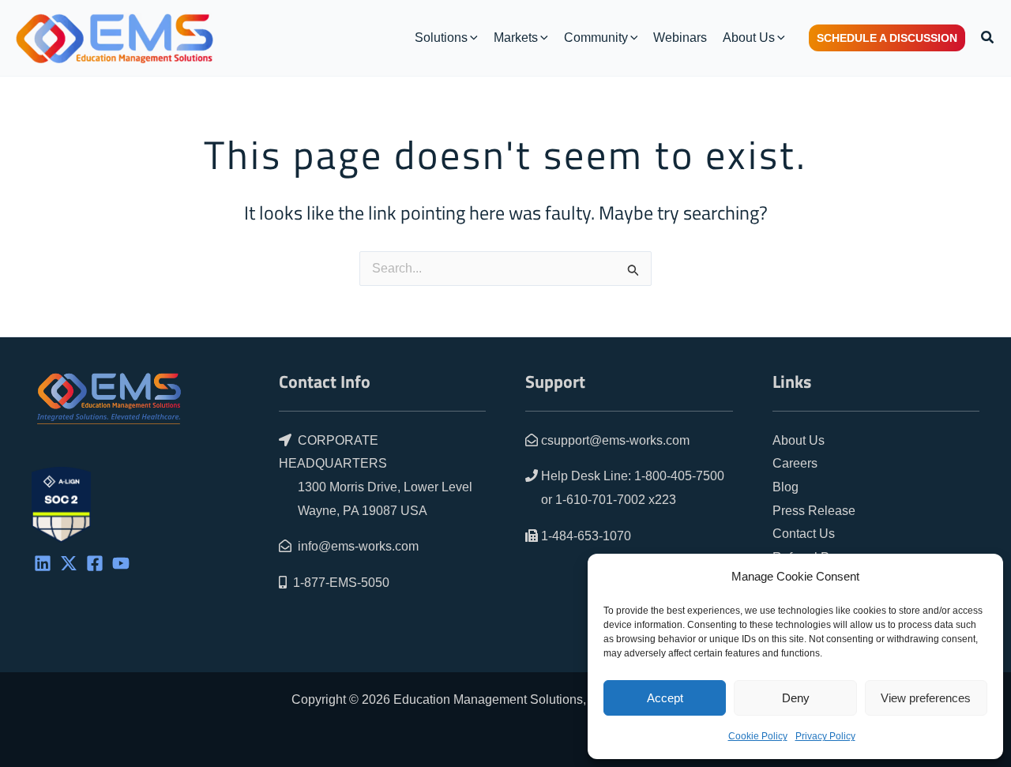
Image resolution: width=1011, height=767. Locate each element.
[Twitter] (69, 563)
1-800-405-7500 (679, 476)
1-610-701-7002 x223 (615, 499)
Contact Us (803, 533)
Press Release (813, 510)
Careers (794, 463)
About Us (798, 440)
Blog (785, 487)
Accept (665, 698)
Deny (796, 698)
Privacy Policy (825, 736)
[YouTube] (121, 563)
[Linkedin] (43, 563)
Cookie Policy (757, 736)
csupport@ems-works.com (615, 440)
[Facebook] (95, 563)
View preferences (926, 698)
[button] (473, 38)
